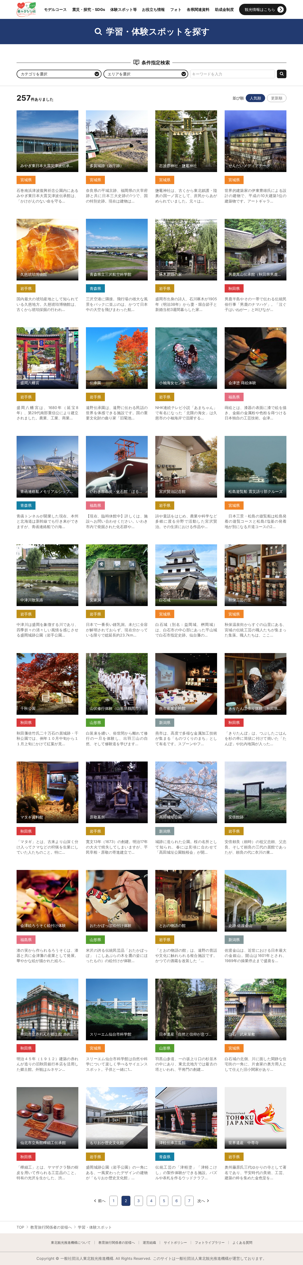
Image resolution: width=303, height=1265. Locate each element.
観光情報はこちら (260, 9)
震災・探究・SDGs (88, 9)
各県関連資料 (198, 9)
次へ (201, 1201)
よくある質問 (242, 1242)
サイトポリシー (175, 1242)
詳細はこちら (28, 112)
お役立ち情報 (153, 9)
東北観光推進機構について (71, 1242)
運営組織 (149, 1242)
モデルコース (55, 9)
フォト (176, 9)
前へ (102, 1201)
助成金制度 (224, 9)
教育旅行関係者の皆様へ (51, 1227)
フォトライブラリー (210, 1242)
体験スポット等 (123, 9)
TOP (20, 1227)
